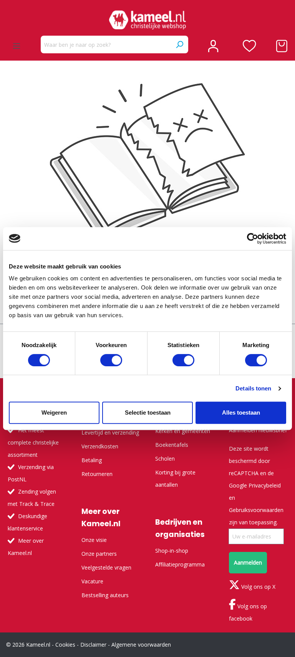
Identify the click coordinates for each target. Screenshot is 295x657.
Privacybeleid (265, 485)
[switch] (111, 360)
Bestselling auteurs (105, 595)
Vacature (92, 581)
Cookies (65, 644)
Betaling (91, 460)
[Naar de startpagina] (147, 20)
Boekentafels (171, 444)
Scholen (165, 458)
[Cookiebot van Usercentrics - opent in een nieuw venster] (252, 238)
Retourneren (97, 474)
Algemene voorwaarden (141, 644)
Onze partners (99, 553)
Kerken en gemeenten (182, 431)
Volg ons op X (257, 586)
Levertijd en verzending (110, 432)
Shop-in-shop (171, 550)
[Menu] (16, 46)
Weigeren (54, 412)
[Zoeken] (179, 44)
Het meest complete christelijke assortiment (33, 442)
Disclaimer (93, 644)
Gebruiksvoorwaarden (256, 510)
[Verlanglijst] (249, 46)
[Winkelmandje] (281, 46)
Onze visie (94, 539)
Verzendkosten (99, 446)
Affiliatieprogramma (180, 564)
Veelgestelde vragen (106, 567)
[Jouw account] (213, 46)
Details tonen (253, 388)
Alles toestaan (241, 412)
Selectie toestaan (148, 412)
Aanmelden (248, 562)
